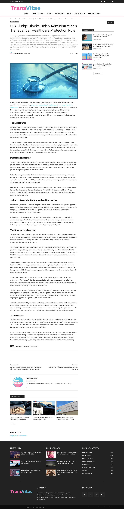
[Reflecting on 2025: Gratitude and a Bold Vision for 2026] (15, 454)
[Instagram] (107, 1)
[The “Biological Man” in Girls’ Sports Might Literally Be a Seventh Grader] (87, 56)
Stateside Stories (23, 19)
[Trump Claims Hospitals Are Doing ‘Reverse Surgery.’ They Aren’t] (20, 408)
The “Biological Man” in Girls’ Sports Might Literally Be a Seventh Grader (101, 55)
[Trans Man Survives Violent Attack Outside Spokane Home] (44, 408)
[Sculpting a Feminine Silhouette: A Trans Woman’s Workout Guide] (51, 454)
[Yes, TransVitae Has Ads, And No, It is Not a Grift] (15, 463)
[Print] (37, 58)
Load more (97, 73)
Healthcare (18, 346)
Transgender (34, 346)
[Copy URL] (42, 58)
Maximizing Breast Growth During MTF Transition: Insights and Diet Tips (67, 472)
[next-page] (14, 424)
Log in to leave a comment (18, 435)
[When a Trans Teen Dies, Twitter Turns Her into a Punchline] (51, 463)
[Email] (33, 58)
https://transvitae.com (31, 381)
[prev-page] (11, 424)
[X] (28, 58)
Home (12, 19)
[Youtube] (113, 1)
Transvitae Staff (18, 53)
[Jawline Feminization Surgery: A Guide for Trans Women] (87, 37)
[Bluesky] (102, 1)
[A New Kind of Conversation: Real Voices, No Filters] (15, 472)
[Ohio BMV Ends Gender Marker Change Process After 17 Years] (67, 408)
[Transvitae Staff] (11, 53)
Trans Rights (26, 346)
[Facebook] (104, 1)
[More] (46, 58)
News (16, 19)
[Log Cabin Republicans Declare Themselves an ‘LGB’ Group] (87, 66)
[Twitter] (110, 1)
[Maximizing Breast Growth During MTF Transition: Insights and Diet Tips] (51, 472)
